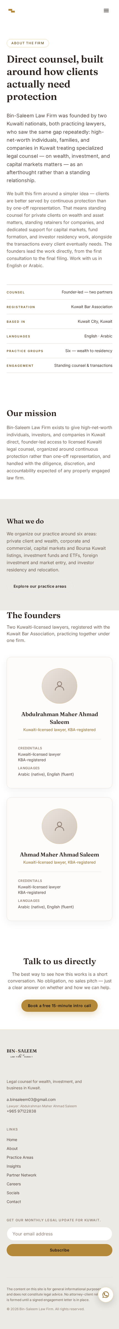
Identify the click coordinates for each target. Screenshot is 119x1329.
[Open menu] (106, 10)
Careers (14, 1183)
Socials (13, 1192)
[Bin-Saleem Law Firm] (12, 11)
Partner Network (22, 1175)
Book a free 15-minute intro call (59, 1005)
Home (12, 1139)
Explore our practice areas (40, 586)
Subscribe (59, 1250)
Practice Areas (20, 1157)
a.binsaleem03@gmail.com (31, 1099)
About (12, 1148)
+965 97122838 (21, 1111)
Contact (14, 1201)
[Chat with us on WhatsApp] (105, 1294)
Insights (14, 1166)
